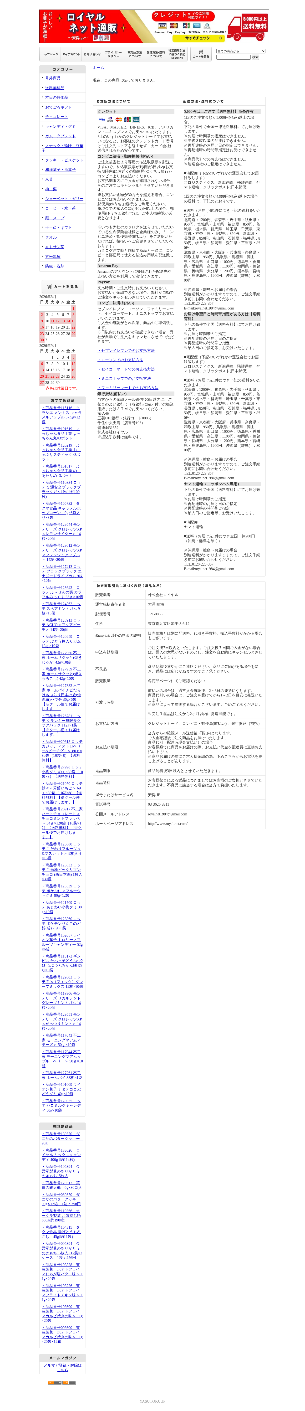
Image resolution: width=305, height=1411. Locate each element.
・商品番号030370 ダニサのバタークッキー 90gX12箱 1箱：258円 (63, 1199)
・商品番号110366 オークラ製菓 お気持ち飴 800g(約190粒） (61, 1215)
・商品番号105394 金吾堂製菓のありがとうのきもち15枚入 (61, 1171)
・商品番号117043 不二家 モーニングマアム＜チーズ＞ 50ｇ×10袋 (61, 1040)
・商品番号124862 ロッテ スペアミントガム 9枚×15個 (61, 608)
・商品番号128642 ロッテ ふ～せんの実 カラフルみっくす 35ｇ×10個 (62, 592)
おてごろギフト (58, 107)
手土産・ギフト (58, 228)
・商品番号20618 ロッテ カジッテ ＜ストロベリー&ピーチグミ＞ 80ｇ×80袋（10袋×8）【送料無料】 (62, 751)
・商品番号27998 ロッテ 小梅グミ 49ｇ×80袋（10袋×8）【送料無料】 (62, 771)
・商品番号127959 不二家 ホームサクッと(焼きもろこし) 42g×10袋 (62, 673)
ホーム (98, 68)
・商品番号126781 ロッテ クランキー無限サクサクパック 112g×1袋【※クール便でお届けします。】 (61, 725)
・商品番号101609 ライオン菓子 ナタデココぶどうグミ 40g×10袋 (61, 1089)
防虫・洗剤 (54, 266)
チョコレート (56, 117)
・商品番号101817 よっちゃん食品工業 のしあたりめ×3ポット (61, 471)
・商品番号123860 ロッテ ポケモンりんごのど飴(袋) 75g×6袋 (61, 923)
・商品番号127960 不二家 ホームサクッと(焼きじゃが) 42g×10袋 (62, 657)
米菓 (49, 179)
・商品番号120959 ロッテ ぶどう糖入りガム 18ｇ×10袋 (61, 641)
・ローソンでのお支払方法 (120, 360)
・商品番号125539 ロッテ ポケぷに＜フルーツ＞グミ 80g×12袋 (61, 890)
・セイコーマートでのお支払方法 (126, 369)
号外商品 (53, 78)
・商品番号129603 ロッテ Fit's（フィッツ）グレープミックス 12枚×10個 (62, 982)
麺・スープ (54, 218)
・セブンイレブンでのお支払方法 (126, 351)
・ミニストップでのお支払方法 (124, 378)
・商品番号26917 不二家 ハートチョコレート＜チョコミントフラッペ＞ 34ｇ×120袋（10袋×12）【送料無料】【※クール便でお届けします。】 (62, 823)
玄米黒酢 (53, 257)
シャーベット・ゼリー (64, 199)
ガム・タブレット (60, 136)
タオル (51, 237)
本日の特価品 (56, 97)
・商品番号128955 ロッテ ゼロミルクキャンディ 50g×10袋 (61, 1105)
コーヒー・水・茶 (60, 208)
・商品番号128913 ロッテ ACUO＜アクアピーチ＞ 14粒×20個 (61, 625)
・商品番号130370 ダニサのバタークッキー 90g (63, 1138)
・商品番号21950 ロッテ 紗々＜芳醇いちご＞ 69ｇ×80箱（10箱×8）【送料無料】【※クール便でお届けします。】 (62, 793)
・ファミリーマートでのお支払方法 (127, 388)
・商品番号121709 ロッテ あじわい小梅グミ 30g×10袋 (62, 907)
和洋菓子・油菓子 (60, 170)
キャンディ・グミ (60, 126)
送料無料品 (54, 88)
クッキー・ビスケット (64, 160)
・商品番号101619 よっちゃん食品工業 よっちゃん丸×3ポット (61, 433)
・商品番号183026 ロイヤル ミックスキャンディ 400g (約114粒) (61, 1155)
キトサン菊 (54, 247)
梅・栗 (51, 189)
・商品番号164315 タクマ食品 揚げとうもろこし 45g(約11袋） (61, 1232)
